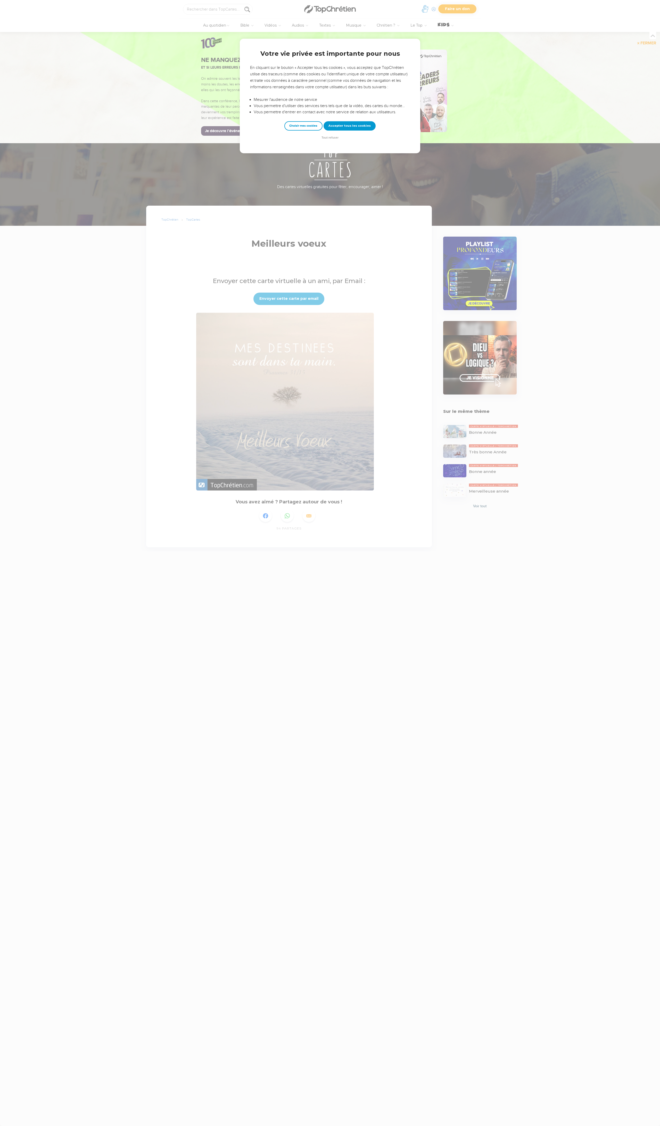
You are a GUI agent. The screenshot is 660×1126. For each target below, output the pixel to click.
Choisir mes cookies (303, 125)
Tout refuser (330, 137)
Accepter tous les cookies (349, 125)
